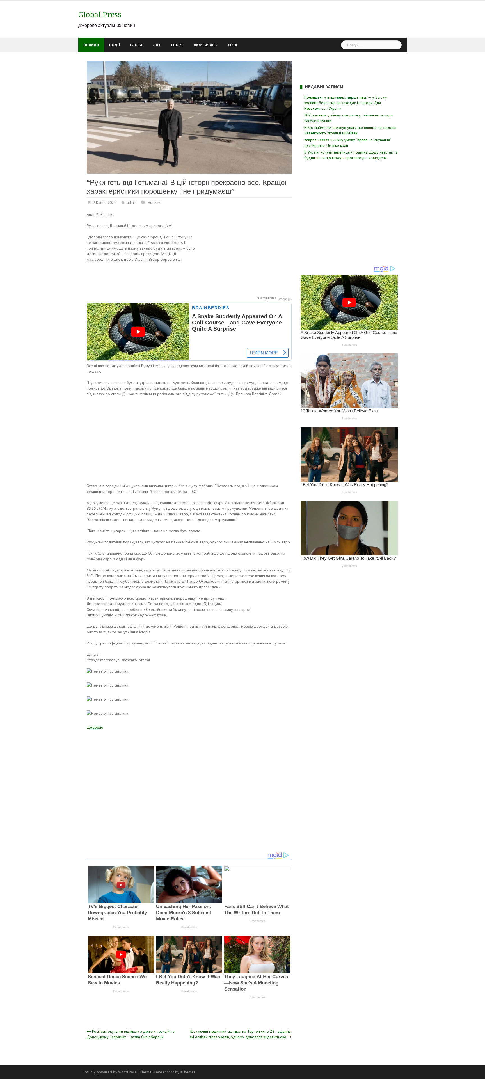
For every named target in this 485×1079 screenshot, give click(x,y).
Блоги (136, 44)
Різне (233, 44)
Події (114, 44)
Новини (91, 44)
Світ (156, 44)
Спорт (177, 44)
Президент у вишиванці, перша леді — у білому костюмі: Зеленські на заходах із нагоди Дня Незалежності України (345, 103)
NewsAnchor (163, 1072)
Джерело (95, 727)
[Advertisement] (244, 253)
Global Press (99, 14)
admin (132, 202)
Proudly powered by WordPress (109, 1072)
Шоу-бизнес (206, 44)
